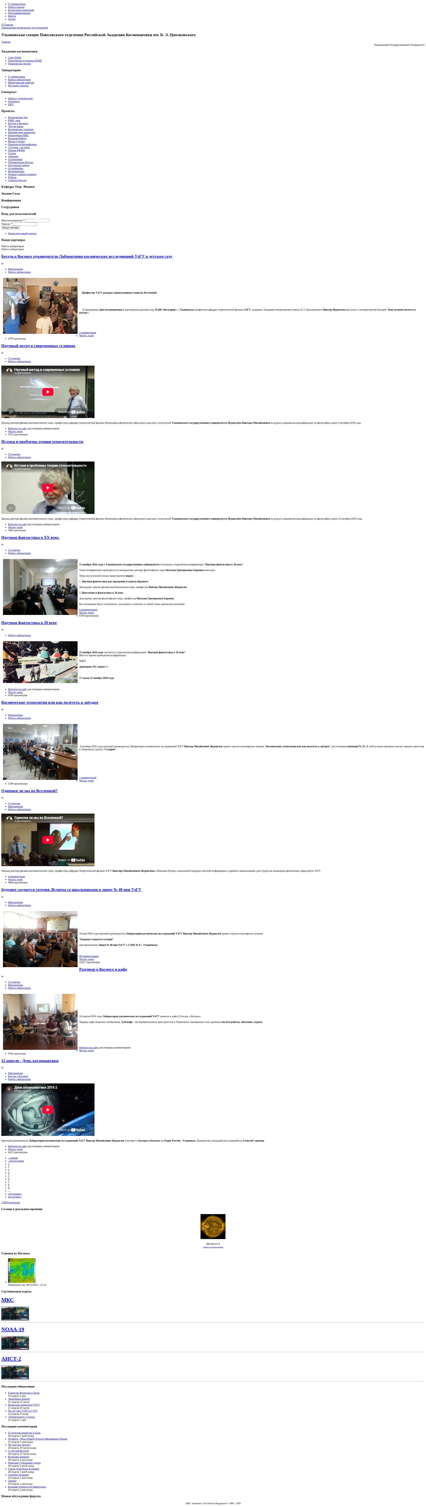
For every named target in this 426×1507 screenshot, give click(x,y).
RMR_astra (14, 120)
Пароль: (6, 224)
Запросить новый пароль (22, 233)
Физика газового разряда (22, 174)
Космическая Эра (18, 117)
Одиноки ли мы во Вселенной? (29, 791)
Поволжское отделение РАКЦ (25, 60)
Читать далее (86, 335)
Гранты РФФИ (16, 150)
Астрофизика (15, 168)
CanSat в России (17, 180)
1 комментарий (87, 777)
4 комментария (16, 876)
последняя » (15, 1196)
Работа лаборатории (19, 79)
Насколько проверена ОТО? (24, 1404)
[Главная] (7, 24)
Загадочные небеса (18, 165)
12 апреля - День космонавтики (30, 1060)
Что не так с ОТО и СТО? (22, 1410)
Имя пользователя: (12, 220)
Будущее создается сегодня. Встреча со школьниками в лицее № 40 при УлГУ (71, 889)
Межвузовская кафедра (21, 82)
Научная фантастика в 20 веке (29, 622)
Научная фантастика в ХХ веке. (30, 537)
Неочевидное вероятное (21, 132)
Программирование (19, 13)
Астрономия (15, 159)
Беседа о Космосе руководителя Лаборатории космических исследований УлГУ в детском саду (86, 256)
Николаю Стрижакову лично (24, 1462)
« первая (13, 1158)
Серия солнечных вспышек (23, 1468)
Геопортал (14, 101)
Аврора (12, 1480)
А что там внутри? (18, 1450)
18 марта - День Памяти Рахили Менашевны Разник (37, 1438)
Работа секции (16, 7)
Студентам (14, 358)
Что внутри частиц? (19, 1444)
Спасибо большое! (18, 1474)
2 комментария (87, 332)
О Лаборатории (17, 4)
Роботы (12, 177)
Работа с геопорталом (20, 98)
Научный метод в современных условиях (38, 346)
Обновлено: (15, 1284)
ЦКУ (11, 104)
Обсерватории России (20, 162)
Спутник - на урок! (19, 147)
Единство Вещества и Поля (23, 1392)
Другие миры (15, 126)
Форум (12, 16)
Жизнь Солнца (16, 141)
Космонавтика (16, 171)
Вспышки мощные (18, 1456)
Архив (11, 19)
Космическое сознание (21, 129)
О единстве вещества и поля (24, 1432)
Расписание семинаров (21, 10)
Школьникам (15, 269)
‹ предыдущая (16, 1160)
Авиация (13, 156)
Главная (5, 41)
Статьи (12, 153)
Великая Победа (17, 138)
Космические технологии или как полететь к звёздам (49, 702)
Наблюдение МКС (18, 135)
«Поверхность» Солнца (21, 1416)
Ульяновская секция (19, 63)
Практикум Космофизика (22, 144)
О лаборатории (16, 76)
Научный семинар (18, 85)
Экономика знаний (19, 1398)
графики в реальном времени (213, 1247)
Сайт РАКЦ (14, 57)
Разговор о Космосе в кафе (103, 969)
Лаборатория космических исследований (24, 27)
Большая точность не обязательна (27, 1486)
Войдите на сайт (17, 428)
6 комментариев (88, 609)
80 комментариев (89, 956)
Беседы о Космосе (18, 123)
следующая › (15, 1193)
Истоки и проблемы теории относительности (42, 441)
